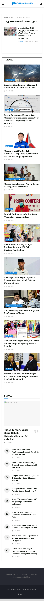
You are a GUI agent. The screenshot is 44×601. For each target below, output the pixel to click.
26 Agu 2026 (9, 127)
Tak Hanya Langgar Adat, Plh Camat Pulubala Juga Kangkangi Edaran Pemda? (21, 343)
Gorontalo (11, 273)
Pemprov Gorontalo (15, 179)
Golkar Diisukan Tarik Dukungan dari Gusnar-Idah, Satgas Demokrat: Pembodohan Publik (21, 376)
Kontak (24, 574)
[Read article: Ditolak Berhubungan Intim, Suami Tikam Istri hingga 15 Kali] (22, 203)
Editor (21, 41)
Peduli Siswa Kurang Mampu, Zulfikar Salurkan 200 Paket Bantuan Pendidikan (18, 247)
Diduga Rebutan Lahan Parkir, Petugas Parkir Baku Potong (24, 490)
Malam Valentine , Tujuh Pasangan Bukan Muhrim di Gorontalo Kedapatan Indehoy (24, 551)
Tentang (16, 574)
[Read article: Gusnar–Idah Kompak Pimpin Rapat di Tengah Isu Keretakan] (22, 172)
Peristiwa (10, 80)
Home (6, 17)
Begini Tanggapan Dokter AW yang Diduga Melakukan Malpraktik (24, 501)
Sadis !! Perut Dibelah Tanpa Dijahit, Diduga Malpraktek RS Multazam (24, 464)
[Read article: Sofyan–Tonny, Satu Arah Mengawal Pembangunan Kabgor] (22, 299)
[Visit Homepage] (22, 3)
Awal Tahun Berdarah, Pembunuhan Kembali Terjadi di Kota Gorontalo (25, 451)
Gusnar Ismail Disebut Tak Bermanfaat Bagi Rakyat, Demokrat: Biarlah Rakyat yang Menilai (21, 154)
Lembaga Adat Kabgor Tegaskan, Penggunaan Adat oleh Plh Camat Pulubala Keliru (20, 280)
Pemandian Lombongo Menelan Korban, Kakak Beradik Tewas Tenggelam (25, 538)
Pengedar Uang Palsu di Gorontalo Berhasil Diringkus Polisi (24, 514)
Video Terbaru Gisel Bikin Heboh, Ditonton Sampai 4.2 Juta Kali (16, 434)
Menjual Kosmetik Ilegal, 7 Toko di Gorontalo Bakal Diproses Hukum (25, 478)
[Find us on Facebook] (18, 594)
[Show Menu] (3, 3)
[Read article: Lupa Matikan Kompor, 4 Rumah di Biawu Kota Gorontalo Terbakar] (22, 73)
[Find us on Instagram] (21, 594)
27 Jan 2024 (30, 41)
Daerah (9, 110)
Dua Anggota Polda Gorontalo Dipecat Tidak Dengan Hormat (25, 526)
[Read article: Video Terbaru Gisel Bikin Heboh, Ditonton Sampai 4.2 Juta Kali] (22, 413)
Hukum (9, 209)
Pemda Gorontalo (14, 305)
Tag (12, 17)
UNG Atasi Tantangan (22, 17)
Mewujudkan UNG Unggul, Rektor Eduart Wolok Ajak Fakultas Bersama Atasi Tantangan (28, 33)
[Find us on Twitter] (24, 594)
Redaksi (33, 574)
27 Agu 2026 (9, 91)
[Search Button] (41, 3)
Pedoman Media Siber (21, 577)
